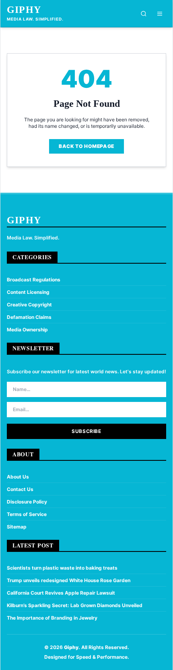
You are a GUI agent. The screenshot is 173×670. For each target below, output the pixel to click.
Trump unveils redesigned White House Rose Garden (68, 580)
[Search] (143, 13)
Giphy (24, 10)
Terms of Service (27, 514)
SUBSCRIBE (86, 431)
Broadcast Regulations (33, 280)
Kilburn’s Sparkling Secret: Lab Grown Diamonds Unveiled (74, 605)
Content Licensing (28, 292)
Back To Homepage (86, 146)
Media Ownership (27, 330)
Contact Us (20, 489)
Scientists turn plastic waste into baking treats (62, 568)
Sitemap (17, 527)
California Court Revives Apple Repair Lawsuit (61, 593)
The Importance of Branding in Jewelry (52, 618)
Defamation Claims (29, 317)
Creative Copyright (29, 305)
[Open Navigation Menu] (159, 13)
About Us (18, 477)
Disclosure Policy (27, 502)
